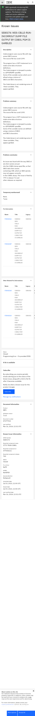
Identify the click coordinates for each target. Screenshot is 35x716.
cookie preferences (8, 704)
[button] (33, 691)
